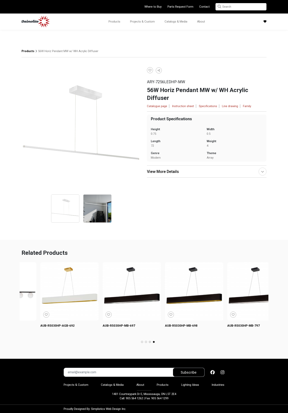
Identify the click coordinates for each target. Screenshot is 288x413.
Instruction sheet (183, 106)
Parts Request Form (180, 6)
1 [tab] (142, 342)
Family (247, 106)
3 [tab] (150, 342)
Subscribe (189, 372)
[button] (219, 6)
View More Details (163, 171)
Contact (204, 6)
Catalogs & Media (176, 21)
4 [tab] (154, 342)
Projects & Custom (142, 21)
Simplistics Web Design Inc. (108, 409)
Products (114, 21)
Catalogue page (157, 106)
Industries (218, 385)
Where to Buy (153, 6)
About (201, 21)
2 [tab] (146, 342)
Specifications (208, 106)
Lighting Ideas (190, 385)
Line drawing (230, 106)
